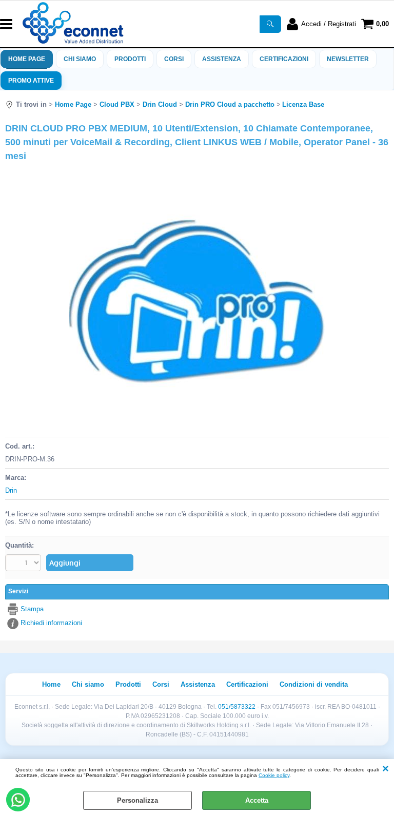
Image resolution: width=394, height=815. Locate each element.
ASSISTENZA (221, 59)
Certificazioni (284, 59)
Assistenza (198, 684)
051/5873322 (236, 706)
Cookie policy (274, 775)
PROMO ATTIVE (31, 80)
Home (51, 684)
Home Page (26, 59)
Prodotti (130, 59)
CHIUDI (385, 769)
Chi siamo (80, 59)
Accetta (256, 800)
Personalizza (137, 800)
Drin (11, 490)
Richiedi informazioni (51, 623)
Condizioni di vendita (314, 684)
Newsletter (348, 59)
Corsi (174, 59)
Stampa (32, 609)
